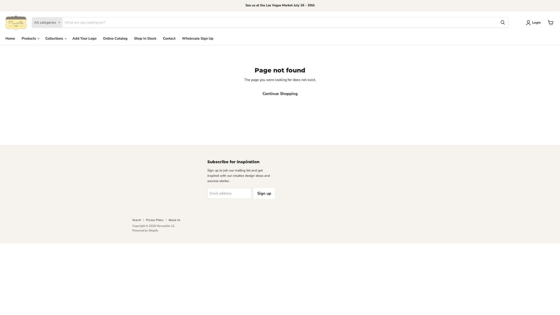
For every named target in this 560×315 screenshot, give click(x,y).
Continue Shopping (280, 93)
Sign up (264, 193)
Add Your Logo (84, 38)
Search (136, 220)
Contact (169, 38)
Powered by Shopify (145, 231)
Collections (54, 38)
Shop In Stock (145, 38)
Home (10, 38)
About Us (174, 220)
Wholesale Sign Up (198, 38)
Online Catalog (115, 38)
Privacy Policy (155, 220)
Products (29, 38)
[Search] (503, 23)
